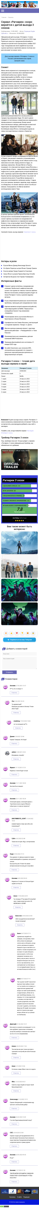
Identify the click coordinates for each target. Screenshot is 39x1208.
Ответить (14, 692)
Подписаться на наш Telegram (21, 640)
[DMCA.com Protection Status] (4, 1207)
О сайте (19, 1197)
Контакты (12, 1197)
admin (14, 752)
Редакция (26, 1197)
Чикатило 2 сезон (30, 232)
